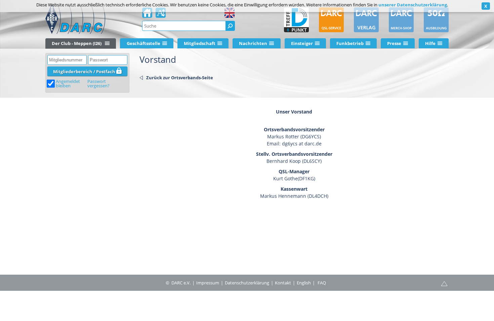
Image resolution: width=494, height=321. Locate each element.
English (304, 283)
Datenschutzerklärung (247, 283)
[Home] (147, 14)
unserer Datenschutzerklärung (412, 5)
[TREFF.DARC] (296, 19)
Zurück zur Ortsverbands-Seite (179, 78)
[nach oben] (444, 283)
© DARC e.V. (178, 283)
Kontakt (283, 283)
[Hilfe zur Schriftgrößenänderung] (161, 14)
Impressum (207, 283)
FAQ (322, 283)
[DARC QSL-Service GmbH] (331, 19)
